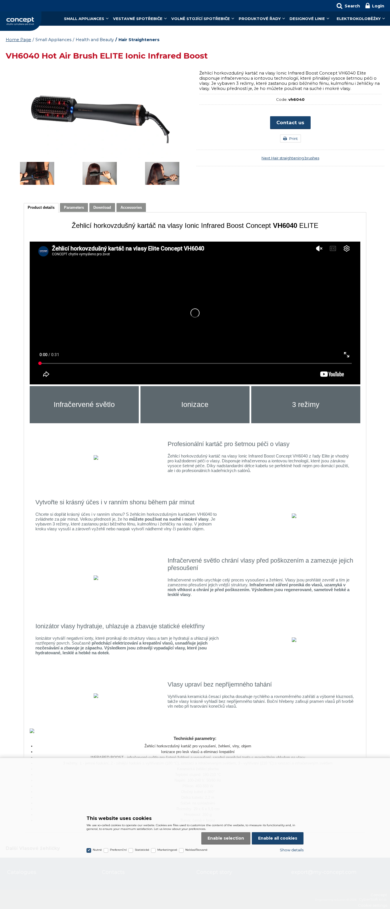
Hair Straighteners (139, 39)
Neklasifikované (196, 850)
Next (290, 158)
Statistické (142, 850)
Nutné (97, 850)
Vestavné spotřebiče (137, 18)
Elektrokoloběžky (359, 18)
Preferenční (118, 850)
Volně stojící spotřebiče (200, 18)
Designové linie (307, 18)
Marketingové (167, 850)
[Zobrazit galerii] (100, 156)
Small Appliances (84, 18)
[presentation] (41, 207)
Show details (291, 850)
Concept (21, 21)
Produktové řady (260, 18)
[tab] (41, 207)
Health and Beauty (95, 39)
